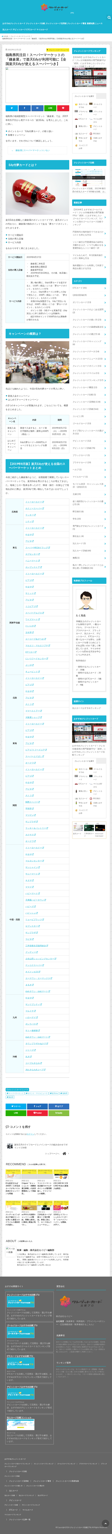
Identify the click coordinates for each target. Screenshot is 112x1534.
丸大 (27, 1056)
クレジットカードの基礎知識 (88, 327)
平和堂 (28, 808)
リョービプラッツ (33, 919)
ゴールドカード (82, 423)
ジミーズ (29, 1050)
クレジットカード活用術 (56, 23)
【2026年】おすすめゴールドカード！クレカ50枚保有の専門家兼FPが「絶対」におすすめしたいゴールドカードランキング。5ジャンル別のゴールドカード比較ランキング (88, 217)
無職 (76, 557)
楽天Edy (55, 1093)
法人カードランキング (26, 1495)
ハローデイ (30, 1017)
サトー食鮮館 (31, 1030)
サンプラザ (30, 821)
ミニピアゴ (30, 606)
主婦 (77, 494)
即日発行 (96, 133)
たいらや (29, 626)
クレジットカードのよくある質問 (88, 311)
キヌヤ (28, 880)
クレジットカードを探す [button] (84, 96)
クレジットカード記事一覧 (19, 1519)
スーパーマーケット (16, 1093)
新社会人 (78, 536)
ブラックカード (81, 455)
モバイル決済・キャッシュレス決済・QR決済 (88, 485)
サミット (29, 593)
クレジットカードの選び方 (86, 334)
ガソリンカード (82, 302)
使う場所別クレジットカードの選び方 (88, 502)
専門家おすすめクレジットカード (88, 527)
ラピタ (28, 939)
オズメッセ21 (31, 971)
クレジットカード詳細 (85, 409)
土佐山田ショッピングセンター (39, 958)
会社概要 (60, 1321)
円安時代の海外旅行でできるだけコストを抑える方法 (88, 233)
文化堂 (28, 632)
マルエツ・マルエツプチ (36, 645)
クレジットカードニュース (18, 1089)
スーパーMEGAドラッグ (36, 547)
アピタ (28, 541)
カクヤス (29, 834)
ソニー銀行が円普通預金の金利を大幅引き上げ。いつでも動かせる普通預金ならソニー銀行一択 (88, 245)
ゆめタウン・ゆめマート (36, 991)
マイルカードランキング (13, 1514)
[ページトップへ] (105, 1523)
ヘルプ (77, 469)
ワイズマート (31, 619)
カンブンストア (32, 567)
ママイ (28, 887)
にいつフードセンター (35, 658)
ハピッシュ (30, 913)
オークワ (29, 763)
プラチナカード (82, 462)
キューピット (31, 671)
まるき (28, 985)
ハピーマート (31, 893)
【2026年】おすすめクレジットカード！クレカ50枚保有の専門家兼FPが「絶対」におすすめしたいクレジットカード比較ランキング (89, 61)
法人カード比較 (10, 1495)
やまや (28, 534)
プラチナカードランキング (88, 1464)
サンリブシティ (32, 1004)
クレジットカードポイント (87, 366)
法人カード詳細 (82, 550)
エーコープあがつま (34, 639)
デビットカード (19, 29)
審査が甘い (83, 126)
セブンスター (31, 926)
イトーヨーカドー (33, 502)
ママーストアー (32, 710)
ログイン (30, 1134)
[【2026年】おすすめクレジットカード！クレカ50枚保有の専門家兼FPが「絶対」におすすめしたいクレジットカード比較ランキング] (89, 77)
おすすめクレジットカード (13, 23)
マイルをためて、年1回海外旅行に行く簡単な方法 (88, 256)
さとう (28, 704)
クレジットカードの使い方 (87, 319)
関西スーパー (31, 802)
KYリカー (29, 652)
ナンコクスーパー (33, 965)
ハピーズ (29, 906)
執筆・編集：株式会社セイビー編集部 (35, 1250)
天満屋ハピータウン (34, 900)
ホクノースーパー (33, 508)
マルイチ (29, 1011)
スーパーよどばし (33, 756)
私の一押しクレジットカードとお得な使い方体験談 (88, 566)
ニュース (99, 23)
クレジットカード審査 (76, 23)
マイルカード (42, 29)
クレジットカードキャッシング (87, 342)
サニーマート (31, 874)
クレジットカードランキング (88, 380)
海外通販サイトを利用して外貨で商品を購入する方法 (88, 267)
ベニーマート (31, 560)
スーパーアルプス (33, 613)
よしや (28, 665)
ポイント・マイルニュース (38, 1093)
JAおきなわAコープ (34, 1069)
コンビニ (78, 416)
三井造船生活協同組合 (35, 945)
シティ (28, 521)
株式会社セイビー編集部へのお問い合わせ (34, 1265)
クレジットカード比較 (35, 23)
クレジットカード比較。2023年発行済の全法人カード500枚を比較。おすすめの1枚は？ (89, 190)
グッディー (30, 952)
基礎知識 (91, 23)
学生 (77, 518)
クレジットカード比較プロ (80, 1527)
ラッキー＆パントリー (35, 828)
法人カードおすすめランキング (86, 708)
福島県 (64, 1093)
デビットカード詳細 (84, 448)
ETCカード (31, 29)
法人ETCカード (43, 1495)
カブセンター (31, 554)
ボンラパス (30, 1024)
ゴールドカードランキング (66, 1464)
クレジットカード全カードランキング (17, 1464)
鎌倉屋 (11, 1097)
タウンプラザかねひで (35, 1043)
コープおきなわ (32, 1063)
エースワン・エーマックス (37, 978)
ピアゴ (28, 580)
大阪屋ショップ (32, 717)
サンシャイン (31, 867)
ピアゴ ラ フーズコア (35, 750)
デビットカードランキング (31, 1505)
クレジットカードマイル (86, 373)
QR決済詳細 (80, 295)
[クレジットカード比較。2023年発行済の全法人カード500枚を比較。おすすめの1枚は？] (88, 177)
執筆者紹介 (81, 660)
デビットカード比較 (11, 1505)
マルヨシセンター (33, 860)
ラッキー (29, 515)
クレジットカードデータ (86, 351)
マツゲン (29, 815)
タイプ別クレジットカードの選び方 (88, 432)
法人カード (7, 29)
